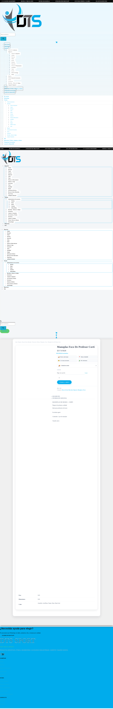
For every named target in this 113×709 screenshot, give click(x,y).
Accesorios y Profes (12, 215)
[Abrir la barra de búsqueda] (0, 321)
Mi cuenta (6, 96)
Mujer (12, 204)
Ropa (12, 202)
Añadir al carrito (64, 382)
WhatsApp (6, 98)
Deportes (10, 51)
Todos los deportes (16, 53)
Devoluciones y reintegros (6, 694)
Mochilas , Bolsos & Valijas (14, 83)
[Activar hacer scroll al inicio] (110, 706)
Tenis (13, 69)
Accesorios (2, 674)
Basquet (13, 57)
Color (59, 369)
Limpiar (86, 373)
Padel (13, 60)
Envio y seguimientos (5, 687)
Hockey (13, 62)
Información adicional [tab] (59, 398)
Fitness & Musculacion (16, 65)
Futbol (13, 55)
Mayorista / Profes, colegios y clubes (13, 140)
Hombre (13, 206)
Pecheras (10, 216)
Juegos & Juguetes (12, 85)
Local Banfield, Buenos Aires (7, 707)
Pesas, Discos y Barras (13, 220)
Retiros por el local (4, 684)
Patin (13, 74)
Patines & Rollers (12, 218)
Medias (9, 76)
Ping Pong (10, 193)
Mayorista (7, 223)
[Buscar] (3, 39)
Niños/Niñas (14, 208)
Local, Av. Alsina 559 (10, 92)
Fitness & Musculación (5, 668)
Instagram (2, 704)
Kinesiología (11, 221)
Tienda (6, 48)
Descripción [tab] (56, 396)
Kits (5, 138)
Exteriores (10, 81)
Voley (13, 58)
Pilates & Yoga (15, 72)
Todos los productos (12, 50)
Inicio (16, 342)
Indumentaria (3, 671)
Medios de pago (4, 691)
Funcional (10, 183)
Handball (13, 67)
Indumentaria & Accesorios (14, 78)
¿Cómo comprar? (4, 681)
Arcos (9, 79)
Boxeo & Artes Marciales (13, 192)
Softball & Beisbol (12, 195)
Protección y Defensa (36, 342)
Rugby (13, 71)
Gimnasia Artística (12, 190)
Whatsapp (2, 700)
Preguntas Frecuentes (9, 142)
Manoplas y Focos (44, 342)
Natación (13, 64)
